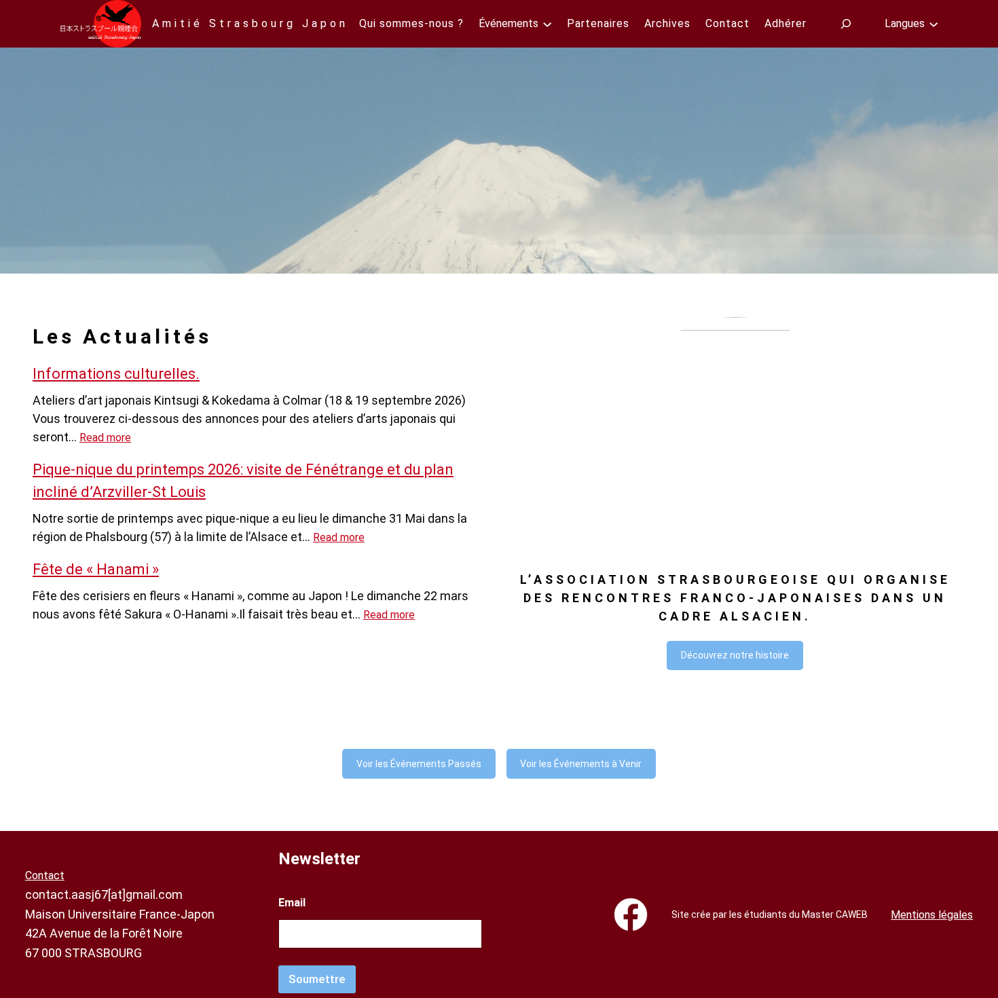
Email (292, 902)
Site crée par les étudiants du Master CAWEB (769, 914)
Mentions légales (932, 914)
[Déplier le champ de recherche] (845, 23)
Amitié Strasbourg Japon (250, 23)
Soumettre (317, 979)
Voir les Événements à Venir (581, 763)
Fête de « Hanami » (96, 569)
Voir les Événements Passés (418, 763)
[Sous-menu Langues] (933, 24)
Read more (105, 437)
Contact (44, 875)
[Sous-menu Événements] (547, 24)
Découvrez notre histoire (735, 655)
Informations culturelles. (116, 373)
